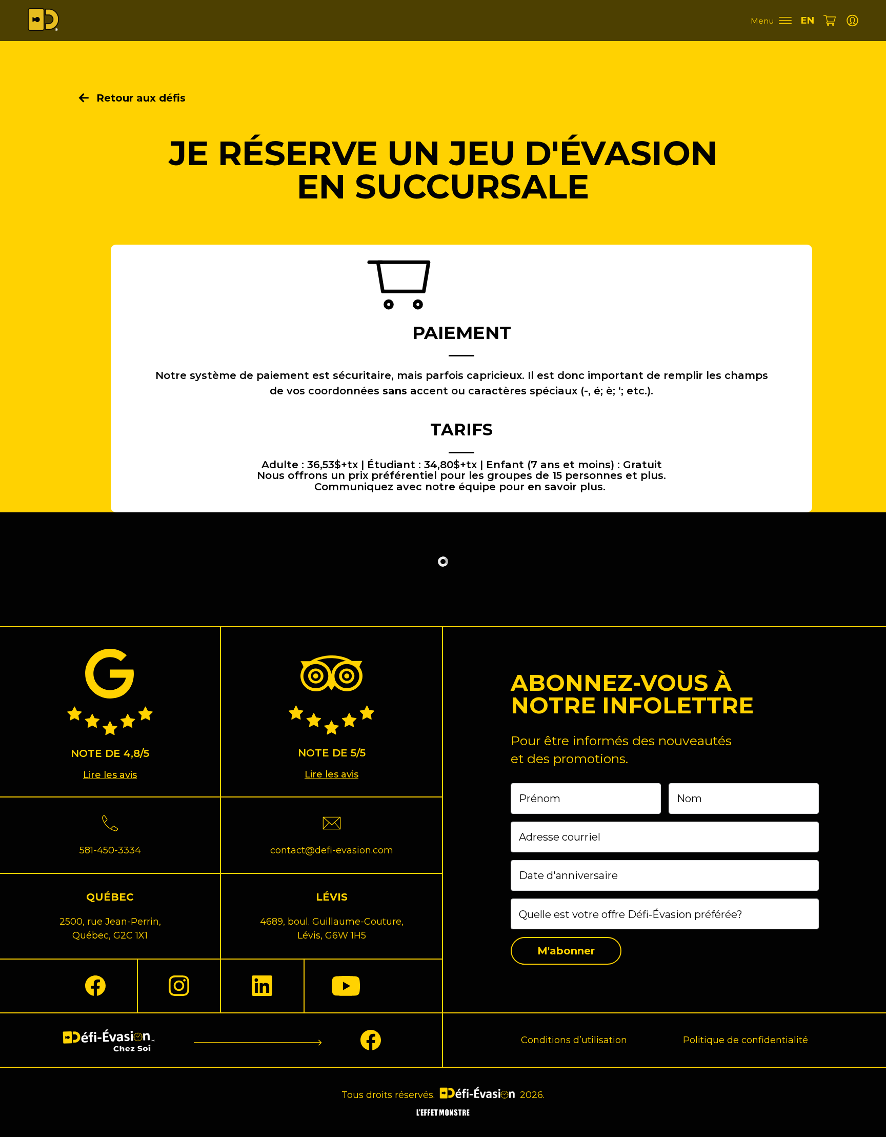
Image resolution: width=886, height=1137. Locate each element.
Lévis (332, 897)
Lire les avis (110, 775)
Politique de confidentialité (745, 1040)
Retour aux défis (141, 98)
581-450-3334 (110, 850)
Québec (110, 897)
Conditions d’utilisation (574, 1040)
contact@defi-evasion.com (331, 850)
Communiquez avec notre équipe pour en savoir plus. (460, 487)
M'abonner (566, 951)
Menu (762, 21)
